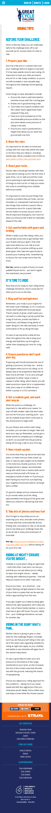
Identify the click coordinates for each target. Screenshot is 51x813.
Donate (37, 2)
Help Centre (25, 756)
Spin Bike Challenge (25, 738)
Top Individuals (25, 768)
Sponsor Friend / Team (25, 732)
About (25, 753)
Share (15, 709)
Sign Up (27, 2)
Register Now (25, 729)
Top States (25, 774)
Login (46, 2)
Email (26, 709)
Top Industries (25, 777)
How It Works (25, 750)
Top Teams (25, 771)
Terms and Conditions (22, 802)
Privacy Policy (31, 802)
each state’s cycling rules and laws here (23, 159)
